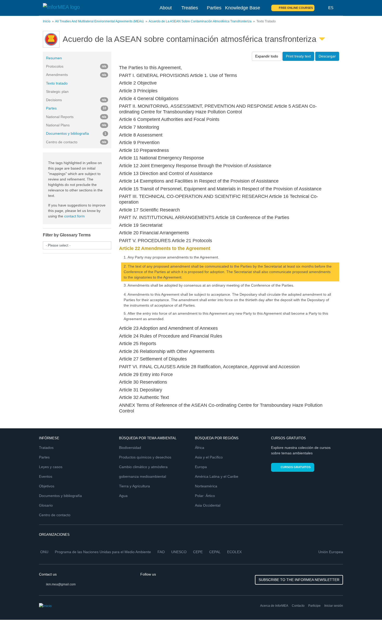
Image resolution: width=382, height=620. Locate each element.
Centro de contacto (54, 515)
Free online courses (296, 7)
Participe (314, 606)
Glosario (46, 505)
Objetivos (46, 486)
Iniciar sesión (333, 606)
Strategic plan (57, 91)
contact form (74, 216)
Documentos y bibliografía (76, 133)
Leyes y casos (50, 467)
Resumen (54, 58)
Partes (76, 108)
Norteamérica (206, 486)
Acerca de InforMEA (274, 606)
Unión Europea (330, 552)
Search (321, 8)
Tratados (46, 447)
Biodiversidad (130, 447)
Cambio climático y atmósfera (143, 467)
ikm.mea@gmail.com (61, 584)
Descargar (327, 56)
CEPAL (215, 552)
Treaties (189, 7)
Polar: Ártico (205, 496)
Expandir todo (266, 56)
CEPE (198, 552)
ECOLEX (234, 552)
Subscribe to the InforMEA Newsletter (299, 580)
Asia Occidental (207, 505)
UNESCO (179, 552)
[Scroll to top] (367, 605)
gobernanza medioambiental (142, 476)
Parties (214, 7)
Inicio (46, 21)
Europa (201, 467)
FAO (161, 552)
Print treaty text (298, 56)
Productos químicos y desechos (145, 457)
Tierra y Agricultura (134, 486)
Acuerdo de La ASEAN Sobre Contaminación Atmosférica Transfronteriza (200, 21)
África (199, 447)
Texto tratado (57, 83)
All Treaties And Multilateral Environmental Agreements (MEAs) (99, 21)
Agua (123, 496)
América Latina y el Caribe (216, 476)
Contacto (298, 606)
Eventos (45, 476)
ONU (44, 552)
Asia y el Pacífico (209, 457)
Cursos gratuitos (296, 467)
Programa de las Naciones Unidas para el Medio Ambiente (103, 552)
